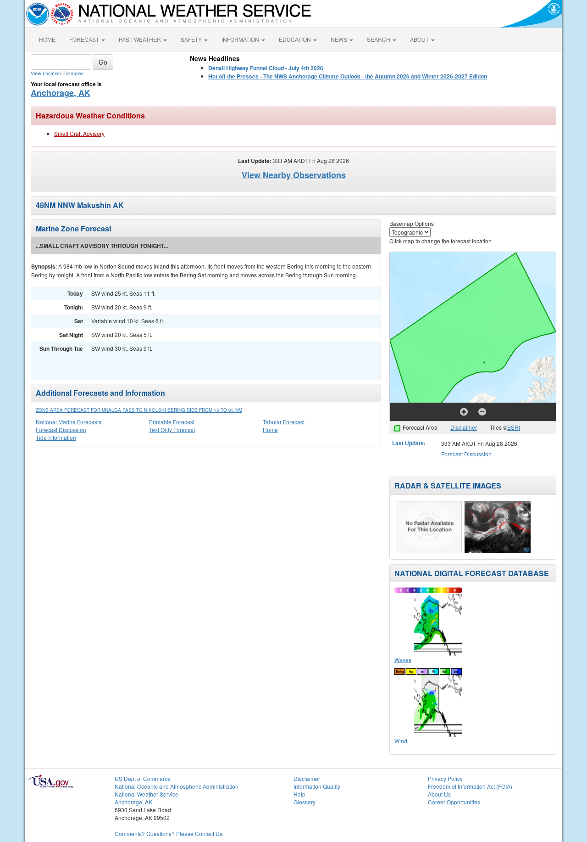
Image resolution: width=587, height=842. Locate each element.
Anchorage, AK (60, 93)
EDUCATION (295, 39)
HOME (47, 39)
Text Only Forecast (172, 429)
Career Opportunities (454, 802)
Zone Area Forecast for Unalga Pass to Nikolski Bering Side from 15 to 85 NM (139, 410)
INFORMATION (241, 39)
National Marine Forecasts (68, 422)
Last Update (408, 443)
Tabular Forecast (284, 422)
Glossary (305, 802)
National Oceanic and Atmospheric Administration (176, 786)
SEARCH (379, 39)
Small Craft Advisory (79, 133)
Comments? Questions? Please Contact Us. (169, 833)
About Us (439, 794)
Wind (400, 741)
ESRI (513, 427)
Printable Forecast (171, 422)
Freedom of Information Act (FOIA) (470, 786)
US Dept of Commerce (143, 778)
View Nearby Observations (294, 175)
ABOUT (420, 39)
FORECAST (84, 39)
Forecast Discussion (61, 429)
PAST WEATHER (140, 39)
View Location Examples (57, 73)
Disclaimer (463, 427)
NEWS (340, 39)
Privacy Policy (445, 778)
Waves (402, 659)
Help (299, 794)
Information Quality (317, 786)
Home (270, 429)
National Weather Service (146, 794)
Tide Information (56, 437)
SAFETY (192, 39)
